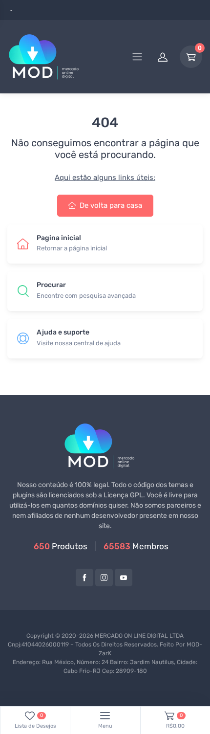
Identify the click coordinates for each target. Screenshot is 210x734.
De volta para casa (110, 205)
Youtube (123, 577)
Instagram (104, 577)
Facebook (84, 577)
